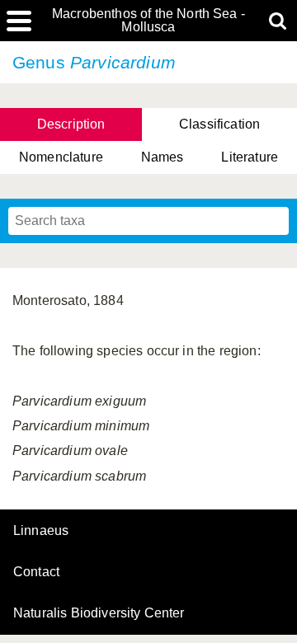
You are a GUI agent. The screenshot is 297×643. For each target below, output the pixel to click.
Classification (219, 124)
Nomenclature (61, 157)
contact (36, 572)
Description (71, 124)
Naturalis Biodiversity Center (99, 613)
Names (162, 157)
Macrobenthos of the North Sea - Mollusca (148, 20)
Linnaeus (40, 530)
